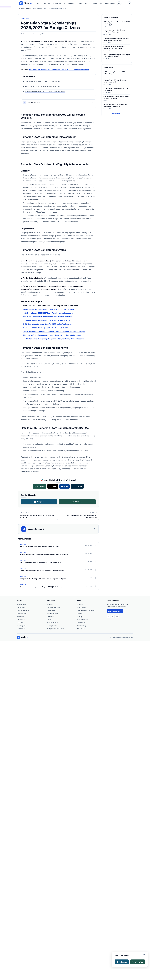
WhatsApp (78, 502)
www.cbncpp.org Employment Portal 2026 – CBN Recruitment (48, 309)
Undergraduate (52, 626)
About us (47, 3)
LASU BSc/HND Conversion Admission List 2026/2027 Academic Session (59, 70)
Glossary (79, 613)
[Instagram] (117, 616)
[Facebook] (108, 616)
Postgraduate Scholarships (55, 629)
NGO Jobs (20, 623)
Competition (51, 610)
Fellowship (50, 616)
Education (50, 604)
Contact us (57, 3)
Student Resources (83, 620)
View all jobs (117, 113)
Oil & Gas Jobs (21, 629)
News (87, 3)
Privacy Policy (81, 626)
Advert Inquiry (81, 607)
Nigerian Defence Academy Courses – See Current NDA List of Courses (52, 335)
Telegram (40, 502)
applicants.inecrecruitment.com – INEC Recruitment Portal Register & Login (54, 331)
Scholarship (27, 8)
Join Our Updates (114, 611)
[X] (112, 616)
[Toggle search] (119, 3)
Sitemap (79, 616)
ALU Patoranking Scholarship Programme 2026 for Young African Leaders (53, 339)
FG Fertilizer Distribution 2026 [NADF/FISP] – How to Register (45, 91)
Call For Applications (53, 607)
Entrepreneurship (52, 613)
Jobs (80, 3)
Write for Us (81, 629)
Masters (49, 620)
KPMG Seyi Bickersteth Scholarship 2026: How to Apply (43, 86)
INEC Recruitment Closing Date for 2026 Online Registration (47, 324)
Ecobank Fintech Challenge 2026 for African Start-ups (45, 328)
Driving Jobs (21, 607)
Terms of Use (81, 623)
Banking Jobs (21, 604)
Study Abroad (110, 3)
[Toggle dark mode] (129, 3)
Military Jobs (21, 620)
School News (97, 3)
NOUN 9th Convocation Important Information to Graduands (47, 317)
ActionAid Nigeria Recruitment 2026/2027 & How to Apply (46, 320)
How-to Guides (69, 3)
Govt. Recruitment (23, 610)
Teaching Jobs (21, 626)
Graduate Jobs (21, 613)
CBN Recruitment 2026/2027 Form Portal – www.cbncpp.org (48, 313)
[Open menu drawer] (123, 3)
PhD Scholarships (52, 623)
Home (38, 3)
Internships (20, 616)
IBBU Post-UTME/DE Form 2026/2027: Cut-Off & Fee (42, 81)
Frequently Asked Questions (86, 610)
